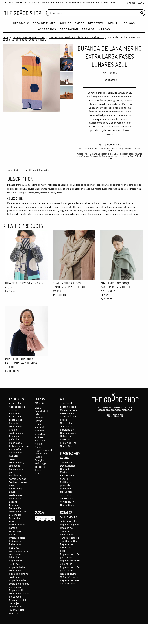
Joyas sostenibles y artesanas (16, 462)
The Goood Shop (111, 144)
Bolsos (129, 23)
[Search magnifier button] (142, 13)
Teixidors (40, 466)
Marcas (104, 29)
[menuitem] (8, 2)
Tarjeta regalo (16, 610)
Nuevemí (40, 440)
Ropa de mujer (44, 23)
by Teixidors (59, 294)
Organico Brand (43, 450)
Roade (38, 457)
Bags (11, 485)
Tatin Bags (40, 463)
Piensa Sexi (41, 453)
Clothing (13, 505)
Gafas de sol (16, 452)
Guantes (13, 455)
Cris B (38, 414)
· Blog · (8, 2)
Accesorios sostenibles (29, 37)
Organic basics (17, 537)
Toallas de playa (18, 482)
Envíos (64, 472)
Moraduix (40, 434)
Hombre (13, 521)
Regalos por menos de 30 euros (67, 547)
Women (13, 613)
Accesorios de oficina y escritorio (17, 410)
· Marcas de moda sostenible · (34, 2)
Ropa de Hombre (71, 23)
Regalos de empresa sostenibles (77, 2)
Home (5, 37)
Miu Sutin (40, 427)
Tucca (38, 470)
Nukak (38, 443)
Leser (38, 424)
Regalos (88, 29)
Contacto (65, 469)
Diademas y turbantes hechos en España (19, 446)
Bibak (38, 407)
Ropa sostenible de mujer (115, 156)
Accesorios (47, 29)
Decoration (15, 518)
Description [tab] (14, 170)
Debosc (39, 417)
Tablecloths (15, 606)
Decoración (69, 29)
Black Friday (15, 488)
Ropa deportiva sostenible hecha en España (19, 583)
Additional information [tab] (37, 170)
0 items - (135, 2)
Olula (38, 447)
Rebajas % (21, 23)
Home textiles (17, 524)
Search (38, 523)
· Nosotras (108, 2)
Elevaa (38, 421)
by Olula (10, 291)
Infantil (113, 23)
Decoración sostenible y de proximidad (18, 511)
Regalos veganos (69, 524)
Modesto (40, 430)
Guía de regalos (69, 521)
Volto (37, 473)
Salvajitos (40, 460)
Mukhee (39, 437)
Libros (12, 534)
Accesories (15, 403)
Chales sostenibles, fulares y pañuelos (76, 37)
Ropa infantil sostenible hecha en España (19, 593)
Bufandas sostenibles (101, 154)
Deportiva (96, 23)
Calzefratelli (41, 411)
